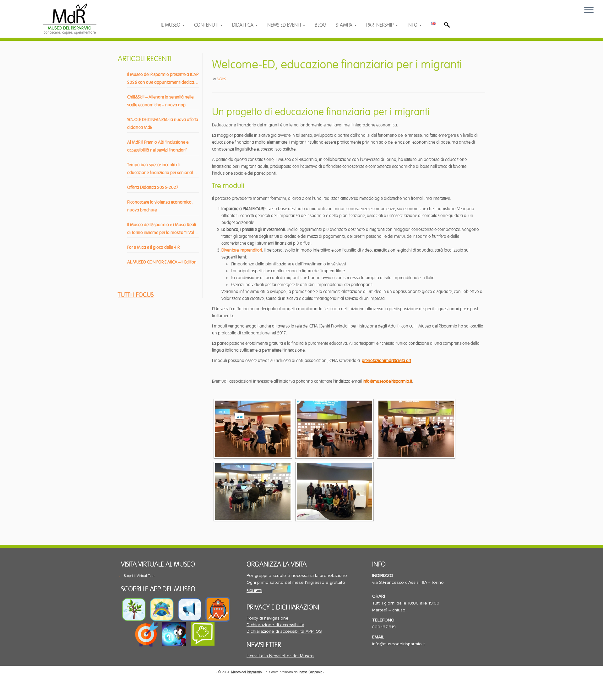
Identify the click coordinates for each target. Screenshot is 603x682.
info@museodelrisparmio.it (387, 381)
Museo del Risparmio (246, 672)
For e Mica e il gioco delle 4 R (153, 247)
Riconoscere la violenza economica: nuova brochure (160, 206)
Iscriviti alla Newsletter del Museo (280, 656)
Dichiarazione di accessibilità (275, 625)
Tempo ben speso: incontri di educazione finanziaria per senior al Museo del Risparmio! (160, 169)
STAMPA (345, 25)
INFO (413, 25)
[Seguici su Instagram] (208, 13)
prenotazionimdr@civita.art (386, 360)
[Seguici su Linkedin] (196, 13)
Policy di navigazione (268, 618)
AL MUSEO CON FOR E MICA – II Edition (162, 262)
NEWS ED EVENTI (284, 25)
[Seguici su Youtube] (184, 13)
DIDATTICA (243, 25)
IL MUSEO (171, 25)
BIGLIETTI (254, 591)
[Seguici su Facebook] (171, 13)
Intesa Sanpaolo (310, 672)
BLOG (320, 25)
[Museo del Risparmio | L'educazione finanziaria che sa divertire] (69, 19)
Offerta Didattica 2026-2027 (152, 187)
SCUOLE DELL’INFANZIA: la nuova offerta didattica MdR (162, 123)
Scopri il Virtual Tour (139, 576)
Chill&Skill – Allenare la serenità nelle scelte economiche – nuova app (160, 101)
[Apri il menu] (589, 10)
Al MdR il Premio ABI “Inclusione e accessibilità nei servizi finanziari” (157, 146)
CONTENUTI (207, 25)
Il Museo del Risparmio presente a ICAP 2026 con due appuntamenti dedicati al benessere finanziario (162, 79)
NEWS (220, 79)
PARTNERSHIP (380, 25)
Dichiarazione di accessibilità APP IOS (284, 631)
